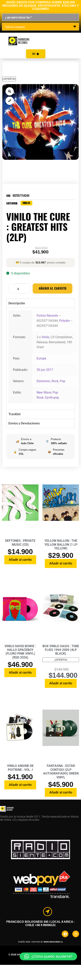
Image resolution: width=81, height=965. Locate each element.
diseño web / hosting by (40, 942)
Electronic (43, 381)
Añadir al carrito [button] (20, 560)
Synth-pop (52, 397)
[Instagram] (75, 934)
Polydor (64, 321)
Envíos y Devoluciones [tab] (24, 423)
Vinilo (45, 337)
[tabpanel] (40, 359)
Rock (55, 381)
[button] (73, 36)
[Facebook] (65, 934)
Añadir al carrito (52, 288)
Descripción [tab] (16, 303)
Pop (62, 381)
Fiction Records (47, 315)
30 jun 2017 (45, 370)
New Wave (44, 392)
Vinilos (26, 203)
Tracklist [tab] (14, 414)
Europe (41, 358)
